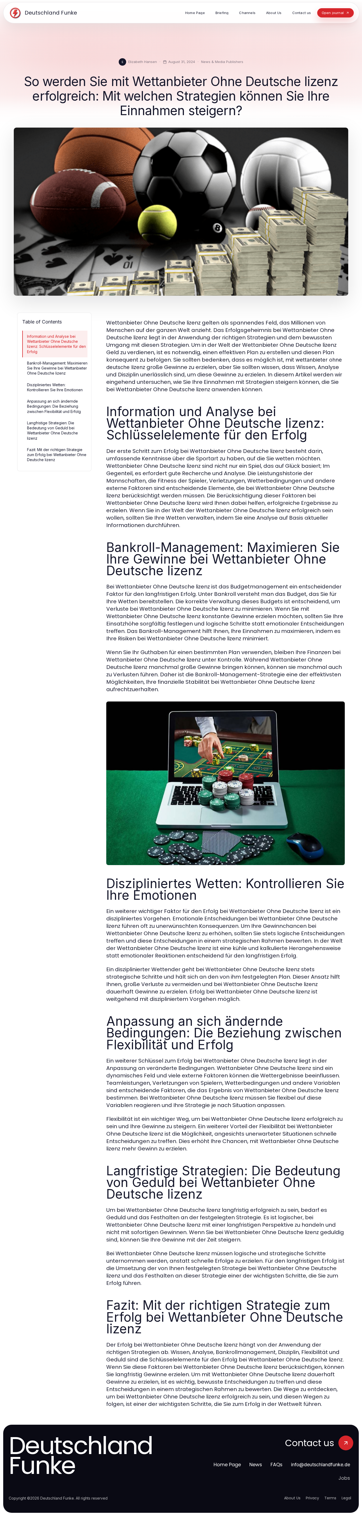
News (255, 1464)
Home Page (227, 1464)
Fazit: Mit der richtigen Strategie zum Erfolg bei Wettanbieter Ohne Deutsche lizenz (56, 454)
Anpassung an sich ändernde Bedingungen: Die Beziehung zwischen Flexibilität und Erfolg (54, 406)
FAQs (276, 1464)
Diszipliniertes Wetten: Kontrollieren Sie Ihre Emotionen (55, 387)
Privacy (312, 1498)
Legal (346, 1498)
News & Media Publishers (222, 62)
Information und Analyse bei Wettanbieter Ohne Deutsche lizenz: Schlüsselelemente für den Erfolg (56, 344)
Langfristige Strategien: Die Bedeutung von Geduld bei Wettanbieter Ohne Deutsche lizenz (52, 430)
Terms (330, 1498)
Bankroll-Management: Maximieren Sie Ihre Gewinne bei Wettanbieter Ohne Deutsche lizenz (57, 368)
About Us (292, 1498)
